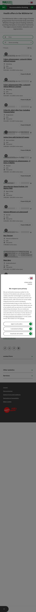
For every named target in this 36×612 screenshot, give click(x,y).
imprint (30, 284)
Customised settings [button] (17, 329)
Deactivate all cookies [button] (16, 333)
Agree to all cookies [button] (16, 324)
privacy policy (28, 282)
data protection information (14, 316)
